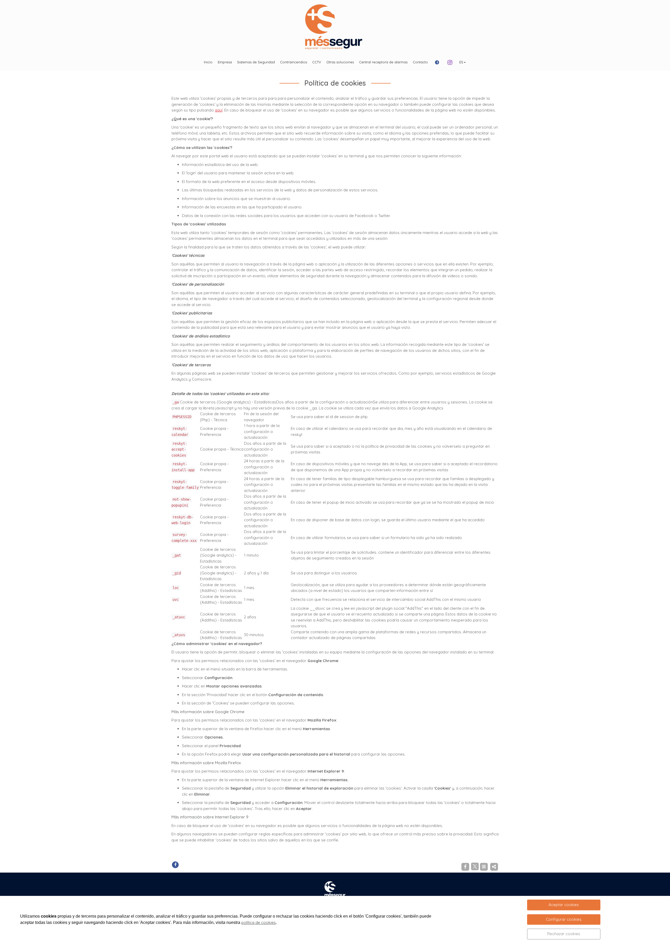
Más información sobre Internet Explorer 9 (209, 816)
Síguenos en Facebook (200, 864)
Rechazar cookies (563, 933)
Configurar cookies (564, 919)
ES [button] (461, 62)
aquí (218, 110)
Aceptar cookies (564, 904)
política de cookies (258, 922)
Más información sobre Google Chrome (207, 711)
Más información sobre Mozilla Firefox (206, 762)
